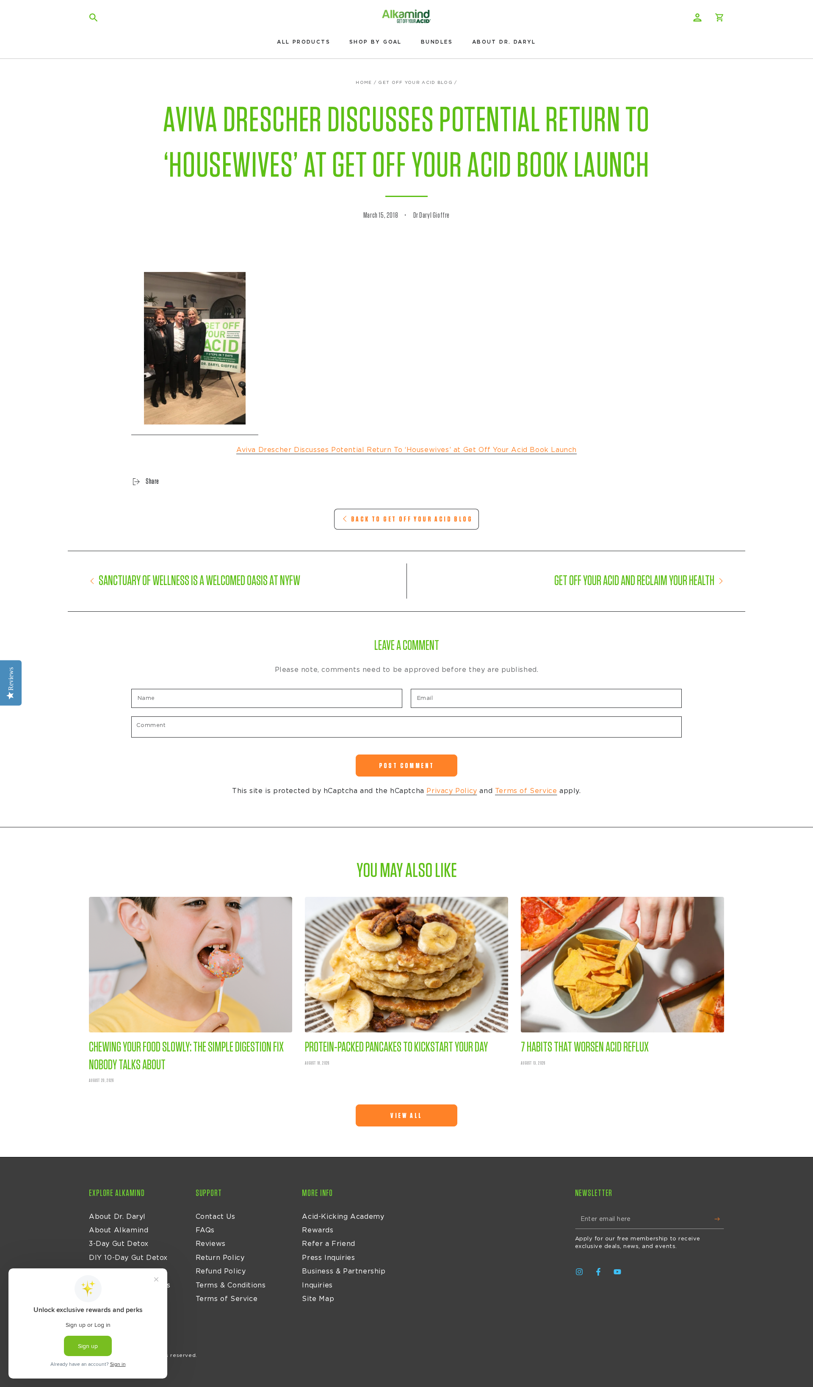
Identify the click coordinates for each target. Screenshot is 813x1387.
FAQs (205, 1230)
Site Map (318, 1298)
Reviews (211, 1243)
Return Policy (220, 1257)
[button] (94, 17)
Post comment (406, 765)
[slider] (165, 250)
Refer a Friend (328, 1243)
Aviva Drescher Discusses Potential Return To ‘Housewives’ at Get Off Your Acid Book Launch (406, 450)
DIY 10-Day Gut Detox (128, 1257)
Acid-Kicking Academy (343, 1216)
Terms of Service (526, 791)
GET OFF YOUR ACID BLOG (415, 82)
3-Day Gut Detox (119, 1243)
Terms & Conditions (231, 1285)
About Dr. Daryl (117, 1216)
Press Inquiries (328, 1257)
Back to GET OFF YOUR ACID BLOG (412, 519)
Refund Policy (221, 1271)
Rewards (317, 1230)
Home (364, 82)
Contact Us (215, 1216)
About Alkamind (118, 1230)
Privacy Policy (451, 791)
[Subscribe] (719, 1219)
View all (406, 1115)
